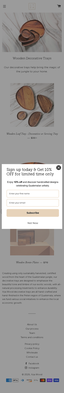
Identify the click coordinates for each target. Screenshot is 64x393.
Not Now (33, 223)
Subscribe (33, 212)
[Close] (58, 167)
